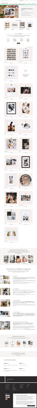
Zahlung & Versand (14, 388)
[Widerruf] (35, 0)
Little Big (19, 151)
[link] (11, 54)
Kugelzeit (5, 133)
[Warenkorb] (33, 0)
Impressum (14, 387)
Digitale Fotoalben (21, 386)
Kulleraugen (20, 133)
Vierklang (5, 223)
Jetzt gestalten (11, 134)
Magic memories (6, 115)
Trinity (19, 169)
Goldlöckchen (5, 187)
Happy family (20, 115)
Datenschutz (14, 389)
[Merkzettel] (31, 0)
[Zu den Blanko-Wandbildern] (26, 72)
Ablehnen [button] (23, 405)
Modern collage (5, 169)
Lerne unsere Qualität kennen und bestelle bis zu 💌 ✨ (18, 4)
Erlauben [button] (31, 405)
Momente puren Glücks (21, 205)
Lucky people (5, 205)
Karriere (13, 386)
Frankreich (28, 387)
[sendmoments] (4, 3)
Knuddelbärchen (6, 151)
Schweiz (27, 386)
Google (30, 401)
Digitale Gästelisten (21, 387)
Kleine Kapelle (20, 223)
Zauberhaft (20, 187)
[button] (32, 0)
